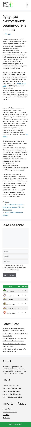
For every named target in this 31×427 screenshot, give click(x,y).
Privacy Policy (7, 409)
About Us (6, 415)
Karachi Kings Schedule (11, 385)
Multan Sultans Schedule (11, 391)
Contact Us (6, 418)
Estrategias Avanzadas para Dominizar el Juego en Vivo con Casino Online (13, 207)
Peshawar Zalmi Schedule (12, 394)
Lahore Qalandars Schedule (12, 388)
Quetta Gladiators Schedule (12, 397)
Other (7, 202)
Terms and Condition (10, 412)
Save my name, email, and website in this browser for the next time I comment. (15, 268)
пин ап (22, 170)
